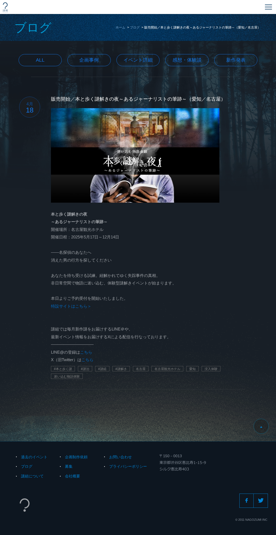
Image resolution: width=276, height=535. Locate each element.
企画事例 (89, 60)
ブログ (135, 27)
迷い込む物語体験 (67, 376)
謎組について (32, 476)
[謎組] (5, 7)
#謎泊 (85, 369)
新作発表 (236, 60)
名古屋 (141, 369)
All (40, 60)
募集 (69, 466)
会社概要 (72, 476)
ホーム (120, 27)
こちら (86, 352)
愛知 (192, 369)
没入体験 (211, 369)
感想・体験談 (187, 60)
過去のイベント (34, 457)
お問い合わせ (120, 457)
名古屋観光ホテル (167, 369)
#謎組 (102, 369)
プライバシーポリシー (128, 466)
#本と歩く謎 (63, 369)
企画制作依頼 (76, 457)
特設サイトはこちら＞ (71, 306)
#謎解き (121, 369)
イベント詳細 (138, 60)
